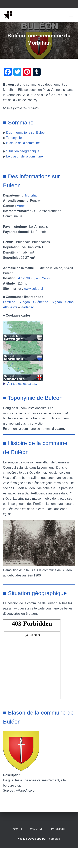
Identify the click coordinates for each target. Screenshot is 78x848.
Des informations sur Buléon (26, 132)
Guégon (24, 302)
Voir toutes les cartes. (22, 383)
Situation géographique (22, 151)
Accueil (18, 829)
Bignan (57, 302)
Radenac (27, 307)
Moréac (22, 205)
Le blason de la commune (24, 156)
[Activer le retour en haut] (70, 840)
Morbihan (31, 195)
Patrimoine (58, 829)
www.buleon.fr (34, 288)
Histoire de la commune (23, 143)
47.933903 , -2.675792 (34, 278)
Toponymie (14, 137)
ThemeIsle (54, 838)
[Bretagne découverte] (9, 15)
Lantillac (9, 302)
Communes (37, 829)
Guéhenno (40, 302)
